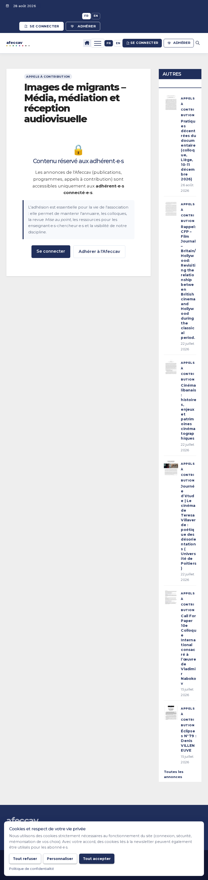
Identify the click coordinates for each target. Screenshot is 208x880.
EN (96, 16)
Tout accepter (97, 859)
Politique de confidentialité (31, 869)
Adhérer (87, 26)
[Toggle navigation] (98, 43)
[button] (198, 43)
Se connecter (44, 26)
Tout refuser (25, 859)
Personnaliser (60, 859)
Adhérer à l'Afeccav (99, 251)
